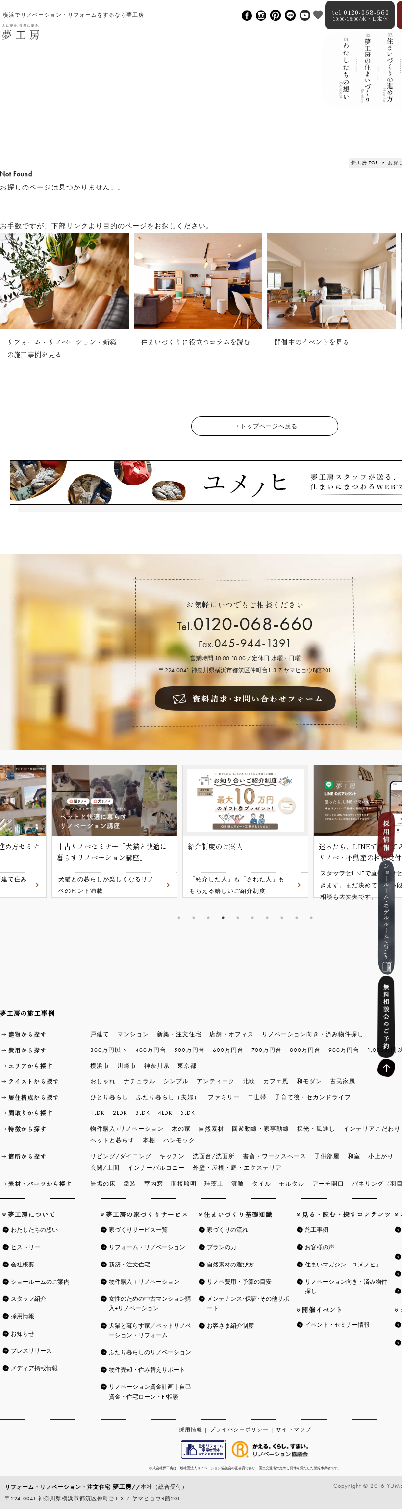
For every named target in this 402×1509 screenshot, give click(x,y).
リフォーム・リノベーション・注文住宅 (68, 1486)
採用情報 (190, 1429)
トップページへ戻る (269, 426)
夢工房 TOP (364, 163)
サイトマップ (293, 1429)
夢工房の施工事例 (27, 1013)
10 (311, 918)
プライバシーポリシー (239, 1429)
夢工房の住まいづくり (365, 77)
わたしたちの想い (343, 76)
